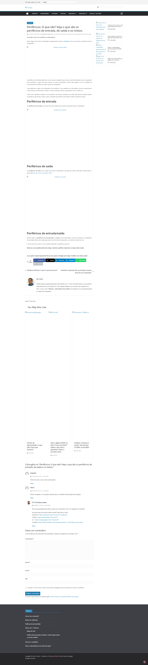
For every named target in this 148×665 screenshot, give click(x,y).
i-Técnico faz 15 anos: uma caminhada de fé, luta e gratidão (115, 25)
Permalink (46, 476)
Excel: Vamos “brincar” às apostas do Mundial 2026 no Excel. (115, 37)
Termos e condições (31, 642)
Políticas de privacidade (33, 624)
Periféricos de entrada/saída (74, 34)
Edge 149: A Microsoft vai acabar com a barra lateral (115, 59)
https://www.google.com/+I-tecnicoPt (46, 520)
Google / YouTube (95, 13)
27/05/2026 (112, 51)
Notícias (63, 13)
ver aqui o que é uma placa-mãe (42, 173)
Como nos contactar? (32, 616)
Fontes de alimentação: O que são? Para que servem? (34, 446)
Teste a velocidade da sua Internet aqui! (38, 646)
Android (35, 13)
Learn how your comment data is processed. (64, 597)
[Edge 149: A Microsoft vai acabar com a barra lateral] (101, 60)
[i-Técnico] (27, 13)
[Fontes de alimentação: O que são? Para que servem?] (35, 312)
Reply (32, 483)
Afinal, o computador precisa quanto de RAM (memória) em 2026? (114, 48)
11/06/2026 (112, 40)
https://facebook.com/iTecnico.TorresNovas (53, 515)
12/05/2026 (112, 62)
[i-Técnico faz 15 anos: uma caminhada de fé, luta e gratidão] (101, 27)
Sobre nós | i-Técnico (32, 628)
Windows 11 (72, 13)
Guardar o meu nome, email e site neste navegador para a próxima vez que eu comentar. (55, 588)
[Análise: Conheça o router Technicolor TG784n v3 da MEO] (83, 312)
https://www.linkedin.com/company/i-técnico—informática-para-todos (60, 522)
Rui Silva (38, 34)
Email (27, 571)
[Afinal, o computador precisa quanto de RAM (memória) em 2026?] (101, 49)
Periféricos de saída (86, 34)
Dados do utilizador (31, 620)
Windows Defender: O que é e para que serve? (42, 270)
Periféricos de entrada (61, 34)
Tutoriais (55, 13)
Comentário (29, 539)
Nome (27, 562)
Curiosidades (44, 13)
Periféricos (52, 34)
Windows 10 (83, 13)
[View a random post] (121, 13)
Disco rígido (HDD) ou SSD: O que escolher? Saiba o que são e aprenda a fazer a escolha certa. (59, 447)
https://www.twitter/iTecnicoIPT (47, 517)
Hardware (30, 23)
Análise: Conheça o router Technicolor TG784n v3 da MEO (81, 445)
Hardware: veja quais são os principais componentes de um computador (76, 271)
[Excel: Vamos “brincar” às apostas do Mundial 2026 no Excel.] (101, 38)
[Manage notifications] (144, 662)
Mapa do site (31, 631)
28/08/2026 (112, 29)
